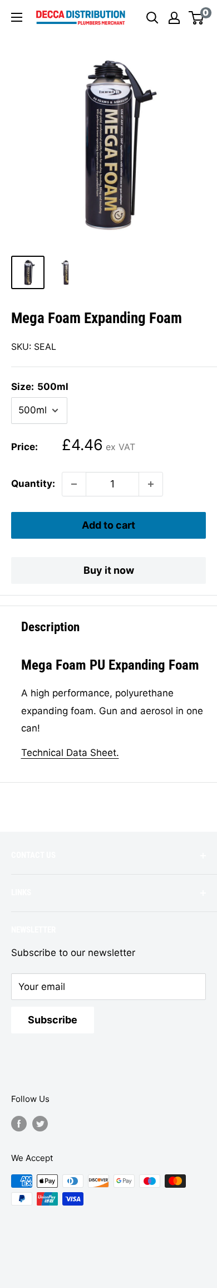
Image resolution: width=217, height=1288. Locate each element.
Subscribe (52, 1020)
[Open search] (152, 18)
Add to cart (108, 525)
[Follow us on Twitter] (40, 1123)
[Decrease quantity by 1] (74, 484)
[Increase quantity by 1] (150, 484)
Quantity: (33, 483)
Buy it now (108, 570)
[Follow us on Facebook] (19, 1123)
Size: (39, 386)
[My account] (174, 18)
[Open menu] (16, 17)
